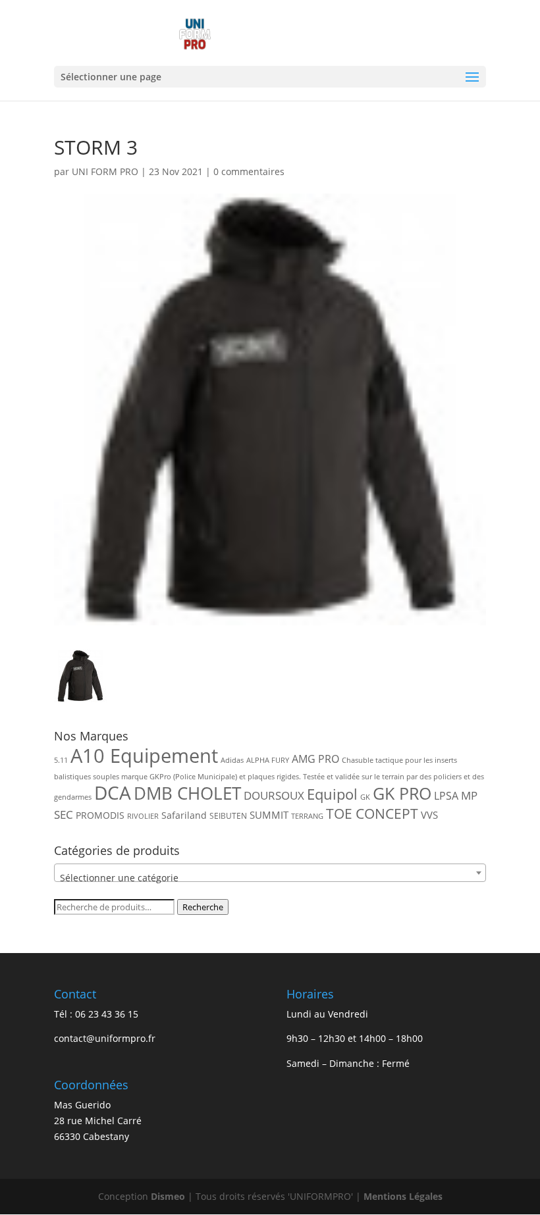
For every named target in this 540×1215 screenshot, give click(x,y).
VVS (429, 814)
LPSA (446, 795)
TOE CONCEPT (372, 813)
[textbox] (270, 878)
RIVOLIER (143, 816)
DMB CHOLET (187, 793)
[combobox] (270, 873)
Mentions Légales (403, 1196)
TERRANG (307, 816)
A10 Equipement (144, 755)
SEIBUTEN (228, 815)
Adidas (232, 760)
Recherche (202, 907)
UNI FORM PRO (105, 171)
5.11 (61, 760)
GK (365, 797)
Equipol (332, 794)
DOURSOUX (274, 795)
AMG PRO (315, 759)
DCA (112, 793)
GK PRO (402, 793)
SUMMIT (269, 814)
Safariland (184, 815)
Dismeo (168, 1196)
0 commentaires (248, 171)
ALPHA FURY (267, 760)
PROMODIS (100, 815)
